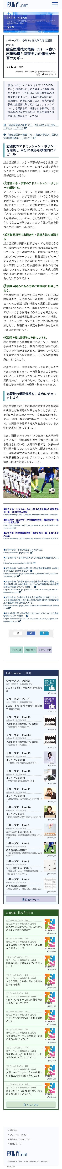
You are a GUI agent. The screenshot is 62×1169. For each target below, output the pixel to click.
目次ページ (44, 650)
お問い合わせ (15, 1144)
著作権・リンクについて (20, 1139)
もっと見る (32, 1104)
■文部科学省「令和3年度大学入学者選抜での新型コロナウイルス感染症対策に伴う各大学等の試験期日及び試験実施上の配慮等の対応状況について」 (31, 602)
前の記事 (17, 650)
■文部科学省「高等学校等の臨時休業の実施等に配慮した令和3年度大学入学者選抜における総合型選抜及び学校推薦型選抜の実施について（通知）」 (31, 586)
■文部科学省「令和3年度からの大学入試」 (23, 551)
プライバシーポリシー (19, 1135)
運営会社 (13, 1130)
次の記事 (29, 650)
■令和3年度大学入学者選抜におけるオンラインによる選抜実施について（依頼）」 (31, 617)
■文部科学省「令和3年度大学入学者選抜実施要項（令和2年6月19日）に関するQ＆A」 (31, 572)
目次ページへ (32, 899)
